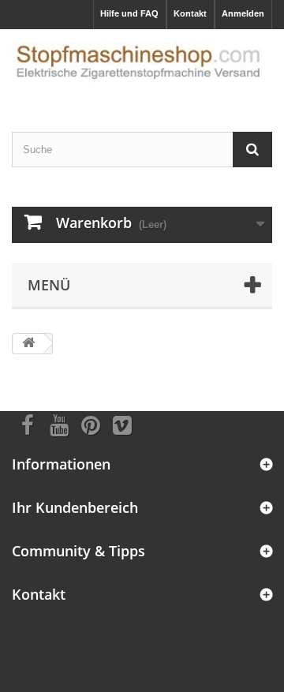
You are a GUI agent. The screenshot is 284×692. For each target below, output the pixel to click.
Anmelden (243, 13)
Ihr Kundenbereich (75, 507)
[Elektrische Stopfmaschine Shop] (142, 66)
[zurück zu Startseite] (28, 343)
